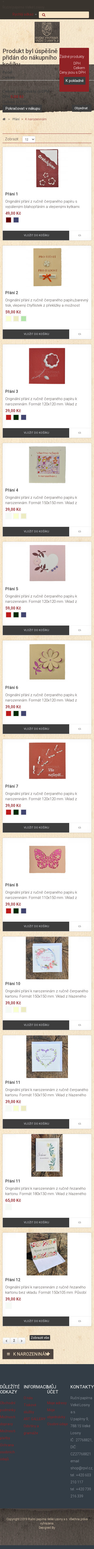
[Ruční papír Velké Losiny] (47, 32)
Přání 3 (11, 391)
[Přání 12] (47, 1254)
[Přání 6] (47, 661)
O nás (28, 1398)
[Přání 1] (47, 168)
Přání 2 (11, 293)
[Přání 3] (47, 365)
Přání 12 (12, 1280)
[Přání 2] (47, 267)
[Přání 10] (47, 958)
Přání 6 (11, 687)
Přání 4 (11, 490)
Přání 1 (11, 194)
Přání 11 (12, 1082)
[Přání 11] (47, 1056)
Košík (67, 52)
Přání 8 (11, 885)
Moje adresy (57, 1403)
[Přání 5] (47, 563)
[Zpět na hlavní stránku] (4, 119)
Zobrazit (11, 139)
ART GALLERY (35, 1419)
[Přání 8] (47, 859)
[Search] (64, 14)
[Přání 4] (47, 464)
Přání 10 (12, 984)
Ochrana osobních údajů (7, 1452)
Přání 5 (11, 589)
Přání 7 (11, 786)
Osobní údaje (57, 1424)
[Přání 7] (47, 760)
